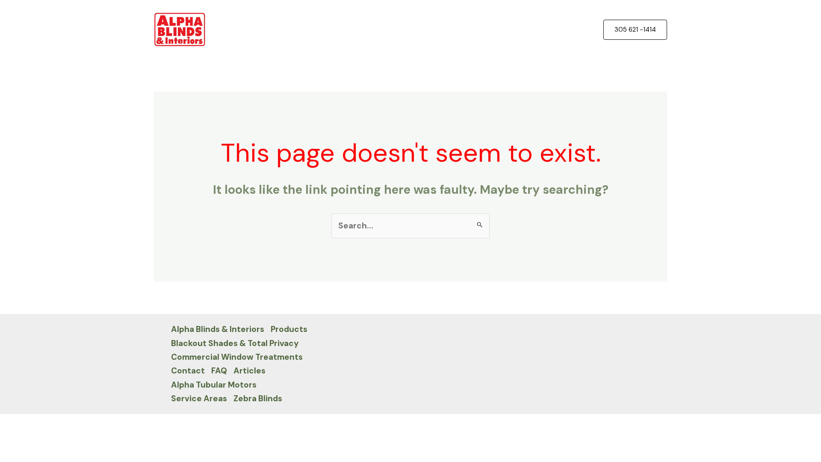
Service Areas (199, 398)
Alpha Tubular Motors (214, 384)
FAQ (219, 370)
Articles (249, 370)
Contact (188, 370)
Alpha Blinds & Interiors (217, 329)
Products (289, 329)
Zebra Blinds (257, 398)
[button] (635, 30)
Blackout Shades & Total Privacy (235, 343)
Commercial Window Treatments (237, 357)
